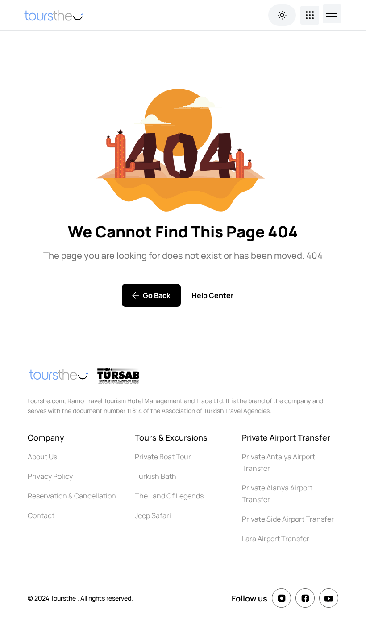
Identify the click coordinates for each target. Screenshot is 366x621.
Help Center (212, 295)
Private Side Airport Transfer (288, 519)
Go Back (157, 295)
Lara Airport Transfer (275, 538)
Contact (41, 515)
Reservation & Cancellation (72, 496)
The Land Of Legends (169, 496)
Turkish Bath (155, 476)
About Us (42, 457)
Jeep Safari (153, 515)
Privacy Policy (50, 476)
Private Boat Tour (163, 457)
